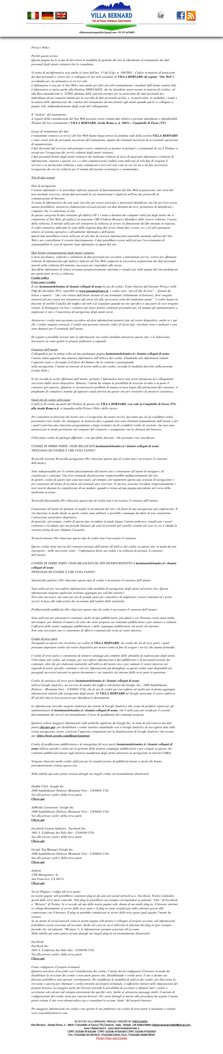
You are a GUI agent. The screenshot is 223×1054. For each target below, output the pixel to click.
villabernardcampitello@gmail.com (97, 32)
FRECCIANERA (140, 1021)
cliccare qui (47, 727)
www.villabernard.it (95, 1028)
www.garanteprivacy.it (93, 291)
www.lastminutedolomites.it (123, 1028)
